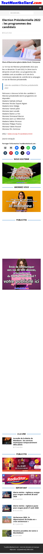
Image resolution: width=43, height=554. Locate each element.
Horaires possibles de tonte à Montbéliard (25, 532)
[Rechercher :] (21, 13)
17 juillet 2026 (19, 524)
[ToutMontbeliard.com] (21, 4)
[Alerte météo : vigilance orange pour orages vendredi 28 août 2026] (6, 494)
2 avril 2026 (18, 535)
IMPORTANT (21, 488)
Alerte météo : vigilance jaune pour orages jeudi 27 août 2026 (26, 507)
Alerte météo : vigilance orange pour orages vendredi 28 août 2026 (26, 494)
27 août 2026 (18, 447)
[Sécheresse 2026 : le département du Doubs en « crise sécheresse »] (6, 519)
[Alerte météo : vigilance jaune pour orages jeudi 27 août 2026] (6, 508)
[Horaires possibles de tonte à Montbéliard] (6, 533)
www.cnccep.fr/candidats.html (20, 134)
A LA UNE (21, 434)
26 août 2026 (18, 510)
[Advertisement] (21, 239)
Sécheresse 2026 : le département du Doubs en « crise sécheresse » (24, 519)
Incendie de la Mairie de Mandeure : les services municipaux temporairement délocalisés (25, 441)
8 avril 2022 (8, 33)
